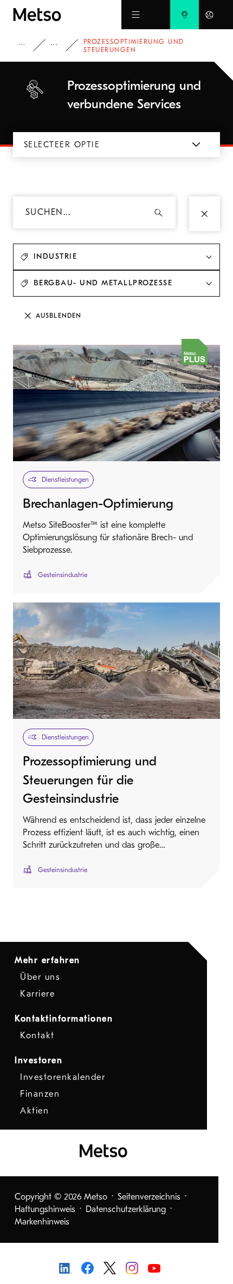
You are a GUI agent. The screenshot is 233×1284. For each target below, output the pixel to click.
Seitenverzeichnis (149, 1197)
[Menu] (135, 14)
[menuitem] (184, 14)
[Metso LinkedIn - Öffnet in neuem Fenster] (65, 1268)
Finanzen (40, 1094)
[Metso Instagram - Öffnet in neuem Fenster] (132, 1267)
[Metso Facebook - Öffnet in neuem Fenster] (87, 1267)
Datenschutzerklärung (126, 1209)
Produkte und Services (29, 45)
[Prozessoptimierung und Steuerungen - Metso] (67, 14)
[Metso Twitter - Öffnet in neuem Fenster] (109, 1267)
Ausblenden (58, 315)
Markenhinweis (42, 1222)
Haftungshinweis (45, 1209)
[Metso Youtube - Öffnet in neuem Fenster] (154, 1268)
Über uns (40, 977)
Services (62, 45)
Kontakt (37, 1035)
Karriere (37, 994)
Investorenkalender (62, 1077)
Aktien (34, 1111)
